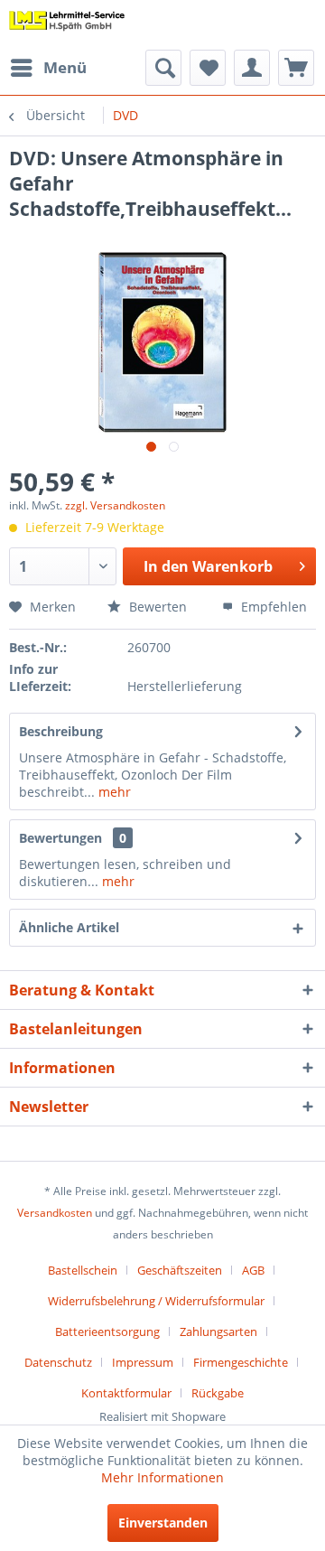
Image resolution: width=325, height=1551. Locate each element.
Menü (65, 67)
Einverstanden (163, 1522)
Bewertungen (60, 837)
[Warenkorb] (296, 68)
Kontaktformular (126, 1393)
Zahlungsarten (218, 1331)
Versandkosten (54, 1212)
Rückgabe (217, 1393)
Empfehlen (272, 606)
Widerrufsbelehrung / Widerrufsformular (156, 1301)
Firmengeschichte (240, 1362)
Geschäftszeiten (179, 1270)
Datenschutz (58, 1362)
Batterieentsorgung (107, 1331)
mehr (113, 791)
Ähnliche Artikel (69, 927)
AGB (253, 1270)
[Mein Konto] (252, 68)
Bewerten (156, 606)
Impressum (142, 1362)
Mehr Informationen (162, 1477)
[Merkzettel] (208, 68)
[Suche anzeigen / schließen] (163, 68)
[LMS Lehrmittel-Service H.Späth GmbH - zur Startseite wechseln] (67, 25)
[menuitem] (48, 68)
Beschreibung (61, 731)
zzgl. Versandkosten (115, 505)
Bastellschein (82, 1270)
